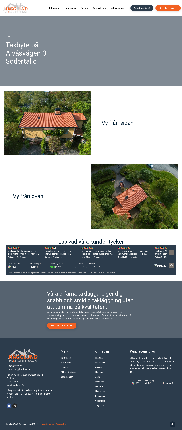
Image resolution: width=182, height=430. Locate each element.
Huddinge (99, 372)
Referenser (70, 8)
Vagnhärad (100, 405)
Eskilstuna (100, 362)
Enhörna (99, 358)
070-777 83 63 (15, 366)
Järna (97, 377)
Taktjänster (54, 8)
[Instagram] (14, 405)
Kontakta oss (99, 8)
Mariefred (99, 381)
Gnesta (98, 367)
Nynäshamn (100, 391)
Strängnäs (100, 396)
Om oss (84, 8)
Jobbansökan (117, 8)
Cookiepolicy (61, 424)
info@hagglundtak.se (19, 369)
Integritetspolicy (47, 424)
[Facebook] (9, 405)
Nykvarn (99, 386)
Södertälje (100, 401)
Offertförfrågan (68, 372)
